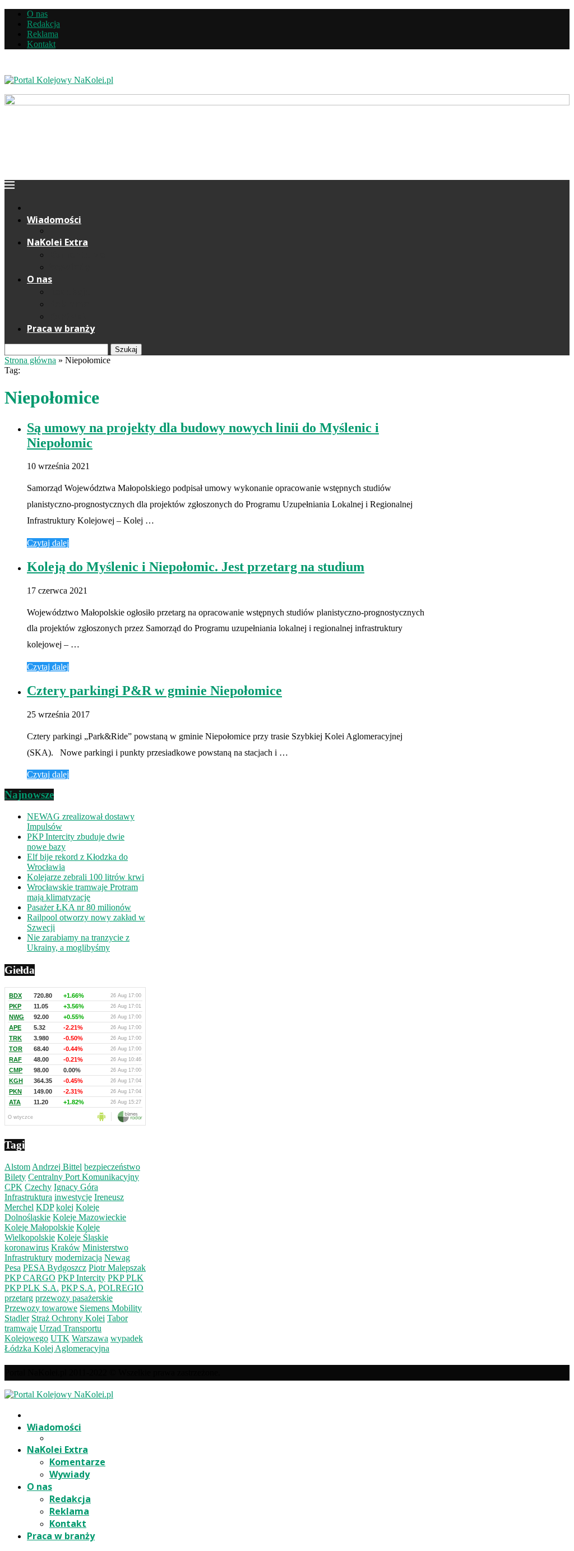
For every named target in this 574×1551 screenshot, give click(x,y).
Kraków (65, 1247)
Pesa (12, 1267)
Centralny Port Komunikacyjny (83, 1177)
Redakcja (43, 24)
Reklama (42, 34)
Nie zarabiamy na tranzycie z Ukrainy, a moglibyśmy (78, 942)
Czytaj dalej (48, 543)
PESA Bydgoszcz (54, 1267)
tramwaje (20, 1328)
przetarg (18, 1298)
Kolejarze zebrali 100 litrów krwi (85, 877)
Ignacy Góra (76, 1187)
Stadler (16, 1318)
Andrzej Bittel (57, 1167)
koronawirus (26, 1247)
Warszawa (90, 1338)
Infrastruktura (28, 1197)
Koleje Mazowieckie (89, 1217)
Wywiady (69, 267)
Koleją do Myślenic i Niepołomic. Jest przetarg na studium (195, 566)
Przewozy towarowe (40, 1308)
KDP (45, 1207)
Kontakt (41, 44)
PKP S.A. (78, 1288)
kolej (64, 1207)
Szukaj (126, 349)
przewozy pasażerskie (74, 1298)
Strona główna (30, 360)
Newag (117, 1257)
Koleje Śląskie (82, 1237)
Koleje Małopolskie (39, 1227)
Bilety (15, 1177)
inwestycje (73, 1197)
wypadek (126, 1338)
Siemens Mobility (111, 1308)
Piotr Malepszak (117, 1267)
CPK (13, 1187)
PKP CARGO (29, 1278)
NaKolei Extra (57, 242)
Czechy (38, 1187)
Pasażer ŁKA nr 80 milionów (79, 907)
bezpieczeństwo (112, 1167)
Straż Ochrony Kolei (68, 1318)
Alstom (17, 1167)
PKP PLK (126, 1278)
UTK (60, 1338)
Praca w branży (61, 328)
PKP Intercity (81, 1278)
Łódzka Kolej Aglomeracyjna (56, 1348)
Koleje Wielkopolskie (52, 1232)
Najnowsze (29, 794)
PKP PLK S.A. (31, 1288)
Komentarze (77, 254)
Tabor (117, 1318)
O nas (37, 13)
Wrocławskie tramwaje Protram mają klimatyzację (82, 892)
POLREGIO (121, 1288)
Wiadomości (54, 220)
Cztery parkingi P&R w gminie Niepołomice (154, 690)
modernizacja (78, 1257)
